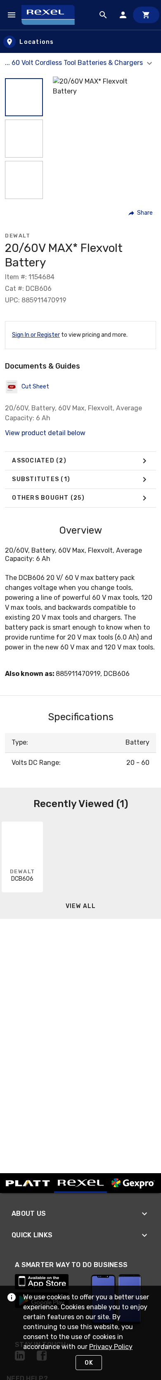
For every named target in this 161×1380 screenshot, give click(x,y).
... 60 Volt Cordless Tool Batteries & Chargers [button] (74, 63)
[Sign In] (123, 15)
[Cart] (146, 15)
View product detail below (45, 433)
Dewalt (17, 235)
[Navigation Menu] (11, 15)
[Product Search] (103, 15)
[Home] (51, 15)
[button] (24, 97)
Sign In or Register (36, 334)
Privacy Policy (111, 1347)
